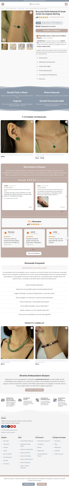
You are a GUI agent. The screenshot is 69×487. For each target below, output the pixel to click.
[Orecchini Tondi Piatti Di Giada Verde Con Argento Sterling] (17, 136)
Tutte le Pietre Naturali (11, 8)
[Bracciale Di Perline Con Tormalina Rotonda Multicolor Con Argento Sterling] (51, 342)
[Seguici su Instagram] (5, 426)
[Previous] (4, 26)
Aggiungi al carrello (51, 30)
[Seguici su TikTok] (8, 426)
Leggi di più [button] (7, 244)
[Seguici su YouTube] (14, 426)
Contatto (57, 450)
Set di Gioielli (7, 454)
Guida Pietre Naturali (26, 441)
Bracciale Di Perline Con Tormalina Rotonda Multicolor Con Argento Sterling (51, 361)
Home (2, 8)
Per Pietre (6, 464)
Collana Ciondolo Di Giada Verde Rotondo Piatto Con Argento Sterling (49, 155)
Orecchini (6, 444)
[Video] (3, 39)
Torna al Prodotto (34, 253)
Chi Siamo (57, 441)
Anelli (5, 450)
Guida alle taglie (45, 66)
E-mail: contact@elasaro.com (9, 430)
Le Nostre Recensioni (56, 17)
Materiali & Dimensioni (47, 62)
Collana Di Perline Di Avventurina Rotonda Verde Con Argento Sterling (15, 361)
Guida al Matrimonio (26, 459)
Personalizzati (7, 457)
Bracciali (6, 441)
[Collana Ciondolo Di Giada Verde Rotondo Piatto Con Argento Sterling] (51, 136)
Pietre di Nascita (25, 462)
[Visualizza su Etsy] (5, 233)
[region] (34, 196)
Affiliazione (57, 447)
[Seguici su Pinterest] (11, 426)
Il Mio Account (58, 454)
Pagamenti (40, 450)
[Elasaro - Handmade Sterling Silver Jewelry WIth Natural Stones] (34, 4)
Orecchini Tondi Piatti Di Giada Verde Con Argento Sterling (17, 155)
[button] (3, 196)
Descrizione (43, 58)
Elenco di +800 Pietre (26, 449)
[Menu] (2, 4)
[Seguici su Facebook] (2, 426)
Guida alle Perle (25, 452)
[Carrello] (66, 4)
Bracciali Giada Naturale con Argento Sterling (36, 8)
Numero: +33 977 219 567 (8, 432)
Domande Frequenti (43, 441)
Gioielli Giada (21, 8)
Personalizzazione (45, 70)
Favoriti (5, 460)
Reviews (42, 79)
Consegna (40, 444)
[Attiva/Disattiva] (37, 58)
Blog (55, 444)
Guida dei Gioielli (25, 456)
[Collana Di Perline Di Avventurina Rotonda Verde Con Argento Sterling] (17, 342)
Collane (5, 447)
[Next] (30, 26)
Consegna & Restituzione (48, 75)
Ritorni (39, 447)
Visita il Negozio (48, 38)
